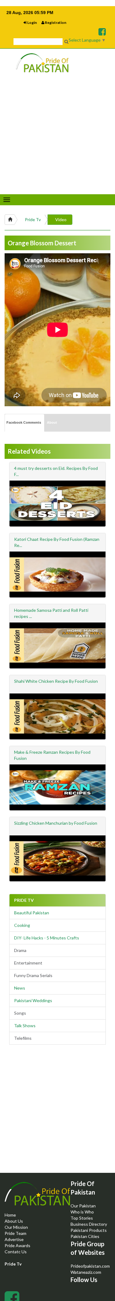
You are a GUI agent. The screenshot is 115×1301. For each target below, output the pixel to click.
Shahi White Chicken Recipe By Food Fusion (56, 681)
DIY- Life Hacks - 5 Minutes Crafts (46, 937)
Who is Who (82, 1211)
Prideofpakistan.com (90, 1266)
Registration (55, 22)
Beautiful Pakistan (31, 912)
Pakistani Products (89, 1230)
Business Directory (89, 1224)
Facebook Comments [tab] (23, 422)
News (19, 988)
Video (61, 219)
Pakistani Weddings (33, 1000)
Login (32, 22)
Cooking (22, 925)
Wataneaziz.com (86, 1272)
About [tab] (52, 422)
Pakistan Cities (85, 1236)
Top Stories (82, 1218)
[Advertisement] (57, 1114)
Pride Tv (33, 219)
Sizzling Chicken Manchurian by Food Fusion (55, 823)
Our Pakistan (83, 1205)
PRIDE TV (24, 900)
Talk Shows (25, 1025)
